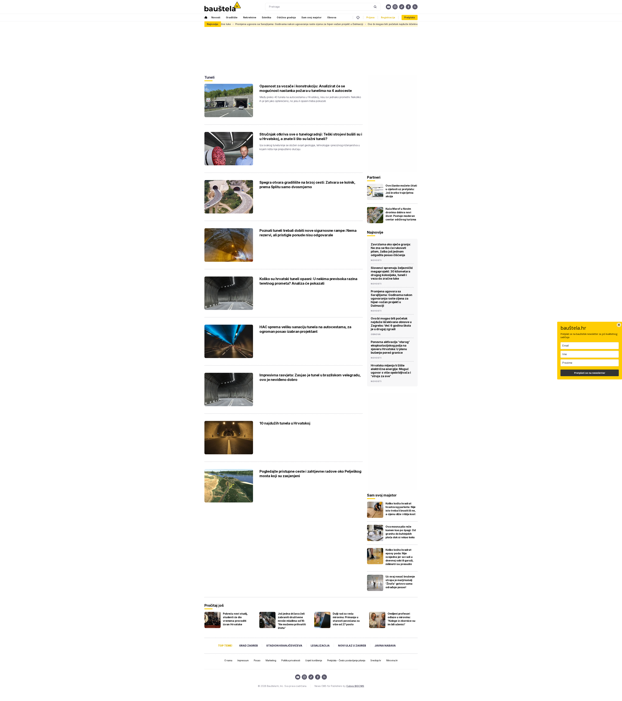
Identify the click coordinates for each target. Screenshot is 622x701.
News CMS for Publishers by (339, 686)
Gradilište (231, 17)
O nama (228, 660)
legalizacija (320, 645)
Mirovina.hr (392, 660)
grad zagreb (248, 645)
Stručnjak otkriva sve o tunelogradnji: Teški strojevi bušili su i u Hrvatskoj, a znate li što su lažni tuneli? (310, 136)
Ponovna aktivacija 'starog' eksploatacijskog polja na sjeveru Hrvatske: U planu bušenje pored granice (390, 347)
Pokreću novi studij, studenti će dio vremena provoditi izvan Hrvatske (235, 619)
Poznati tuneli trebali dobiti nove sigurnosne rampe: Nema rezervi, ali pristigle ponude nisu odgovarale (307, 232)
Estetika (266, 17)
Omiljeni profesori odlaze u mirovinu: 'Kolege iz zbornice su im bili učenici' (401, 619)
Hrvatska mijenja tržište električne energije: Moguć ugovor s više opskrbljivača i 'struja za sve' (391, 371)
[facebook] (408, 6)
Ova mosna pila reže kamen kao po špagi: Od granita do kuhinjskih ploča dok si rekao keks (400, 532)
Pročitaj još (214, 605)
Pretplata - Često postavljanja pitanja (346, 660)
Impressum (243, 660)
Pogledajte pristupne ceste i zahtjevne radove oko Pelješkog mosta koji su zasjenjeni (310, 473)
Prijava (370, 17)
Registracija (388, 17)
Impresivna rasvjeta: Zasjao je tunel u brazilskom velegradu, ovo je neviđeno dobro (310, 377)
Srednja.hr (375, 660)
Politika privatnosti (290, 660)
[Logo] (222, 7)
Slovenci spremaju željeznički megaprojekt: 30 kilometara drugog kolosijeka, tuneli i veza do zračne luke (392, 273)
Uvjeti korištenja (313, 660)
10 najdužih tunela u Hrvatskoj (284, 423)
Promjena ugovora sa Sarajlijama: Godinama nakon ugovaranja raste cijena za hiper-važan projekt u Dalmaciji (227, 24)
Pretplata (409, 17)
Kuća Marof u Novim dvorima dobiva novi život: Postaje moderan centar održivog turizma (401, 214)
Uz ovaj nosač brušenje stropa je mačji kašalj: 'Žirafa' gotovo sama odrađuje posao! (400, 582)
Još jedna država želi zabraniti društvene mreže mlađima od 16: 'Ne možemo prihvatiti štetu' (292, 621)
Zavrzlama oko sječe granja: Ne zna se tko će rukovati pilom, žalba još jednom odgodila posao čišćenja (391, 250)
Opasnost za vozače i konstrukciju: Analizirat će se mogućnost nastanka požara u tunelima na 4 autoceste (305, 88)
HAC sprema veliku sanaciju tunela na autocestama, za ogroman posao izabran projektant (305, 329)
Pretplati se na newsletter (589, 372)
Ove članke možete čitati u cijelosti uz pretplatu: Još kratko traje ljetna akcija (401, 191)
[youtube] (388, 6)
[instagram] (395, 6)
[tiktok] (401, 6)
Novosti (215, 17)
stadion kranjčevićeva (284, 645)
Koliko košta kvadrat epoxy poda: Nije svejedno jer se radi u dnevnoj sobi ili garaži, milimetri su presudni (399, 557)
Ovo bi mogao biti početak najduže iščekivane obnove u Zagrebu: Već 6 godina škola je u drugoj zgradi (356, 24)
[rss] (415, 6)
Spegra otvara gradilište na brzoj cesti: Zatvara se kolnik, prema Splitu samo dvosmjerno (307, 184)
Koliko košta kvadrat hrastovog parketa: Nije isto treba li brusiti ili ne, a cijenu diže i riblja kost (400, 509)
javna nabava (385, 645)
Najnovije (375, 232)
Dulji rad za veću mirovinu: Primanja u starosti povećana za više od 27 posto (346, 619)
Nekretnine (249, 17)
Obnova (331, 17)
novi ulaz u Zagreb (352, 645)
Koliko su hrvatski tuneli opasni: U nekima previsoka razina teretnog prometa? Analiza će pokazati (308, 281)
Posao (257, 660)
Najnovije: (213, 24)
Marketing (271, 660)
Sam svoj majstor (311, 17)
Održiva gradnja (286, 17)
